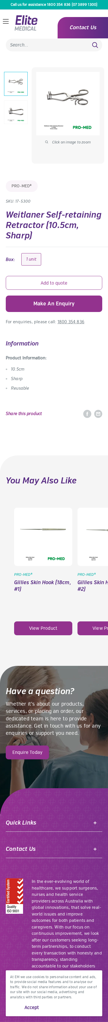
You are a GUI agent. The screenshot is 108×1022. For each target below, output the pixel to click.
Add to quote (54, 283)
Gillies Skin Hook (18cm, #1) (42, 586)
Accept (31, 1007)
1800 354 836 (71, 321)
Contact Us (82, 27)
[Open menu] (6, 21)
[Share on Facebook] (87, 414)
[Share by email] (98, 414)
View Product (43, 628)
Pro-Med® (22, 186)
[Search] (95, 45)
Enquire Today (27, 752)
